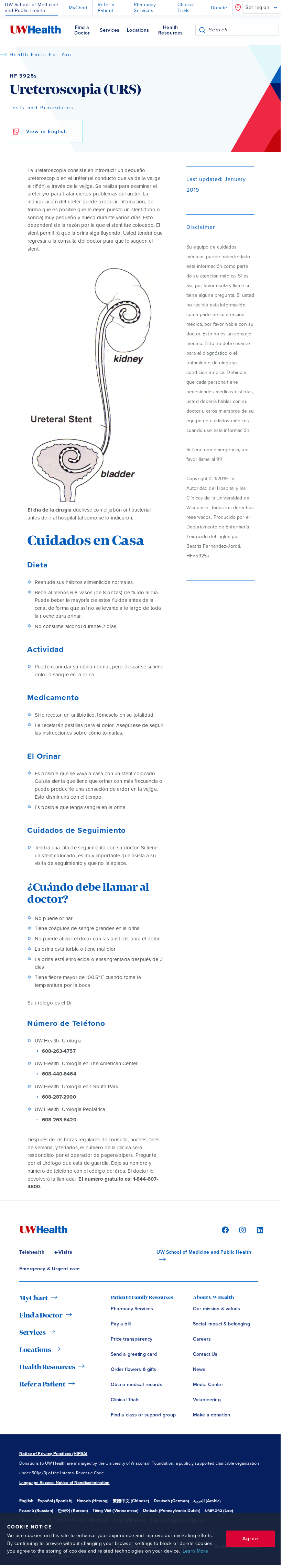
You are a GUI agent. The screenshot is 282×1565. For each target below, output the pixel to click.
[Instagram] (241, 1229)
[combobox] (244, 30)
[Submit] (202, 30)
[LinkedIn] (256, 1229)
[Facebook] (224, 1229)
